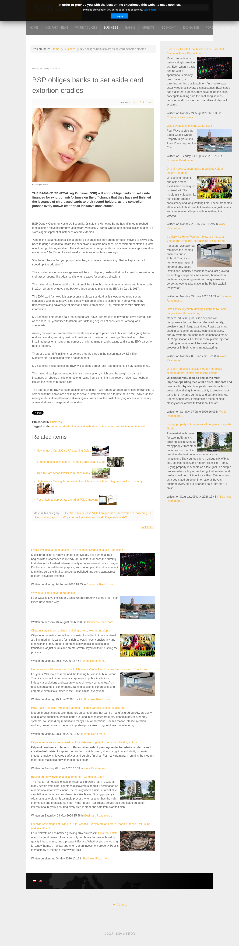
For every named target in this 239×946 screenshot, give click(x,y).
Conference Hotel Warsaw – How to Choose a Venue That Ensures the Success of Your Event (89, 669)
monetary (109, 426)
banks (57, 426)
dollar (130, 426)
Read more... (107, 584)
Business (56, 422)
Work (86, 660)
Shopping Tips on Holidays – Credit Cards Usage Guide (71, 461)
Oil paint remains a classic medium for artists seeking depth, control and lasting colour (84, 742)
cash (88, 426)
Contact (121, 904)
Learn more (149, 9)
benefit (141, 426)
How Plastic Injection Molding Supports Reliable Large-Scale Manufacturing (78, 707)
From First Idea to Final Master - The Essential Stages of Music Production (77, 549)
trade (67, 426)
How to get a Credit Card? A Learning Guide (64, 450)
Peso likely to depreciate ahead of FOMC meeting (67, 499)
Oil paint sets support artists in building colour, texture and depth (70, 630)
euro (121, 426)
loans (97, 426)
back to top (147, 527)
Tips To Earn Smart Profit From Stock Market (64, 473)
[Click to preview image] (93, 144)
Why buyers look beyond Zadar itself (53, 592)
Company (92, 584)
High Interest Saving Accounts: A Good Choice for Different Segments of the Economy (89, 481)
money (77, 426)
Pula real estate (108, 833)
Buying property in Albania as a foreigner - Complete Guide (67, 776)
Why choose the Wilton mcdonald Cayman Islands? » (96, 517)
